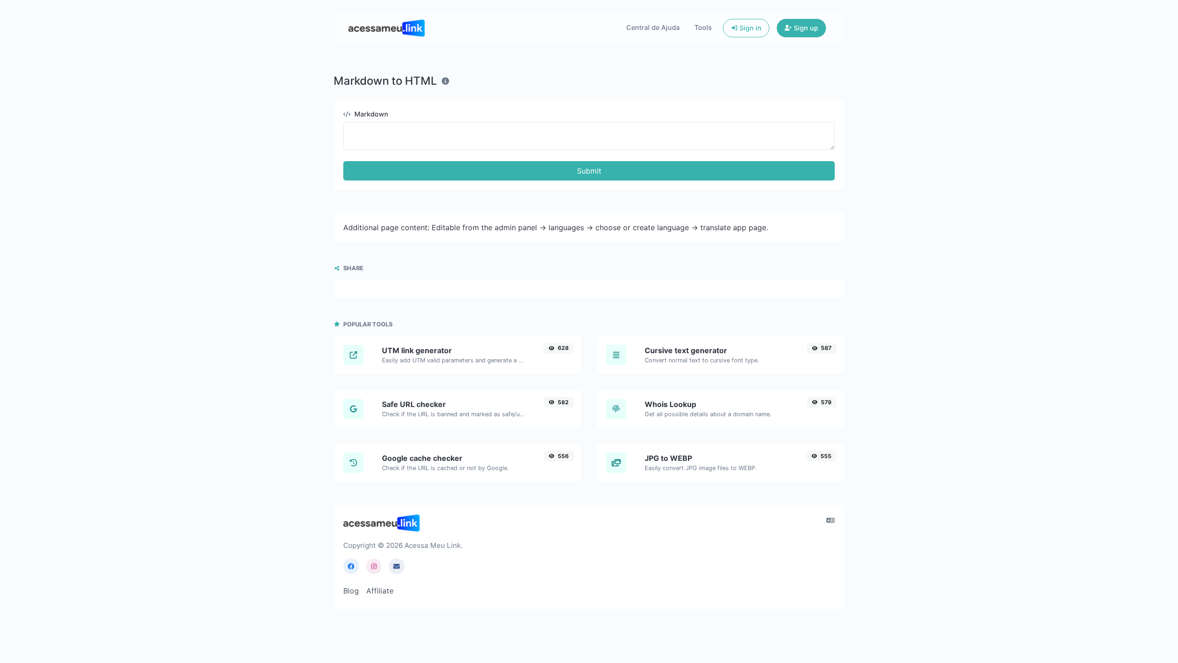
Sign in (750, 28)
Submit (589, 170)
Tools (703, 27)
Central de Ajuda (653, 27)
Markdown (370, 114)
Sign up (805, 28)
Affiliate (379, 590)
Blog (351, 590)
